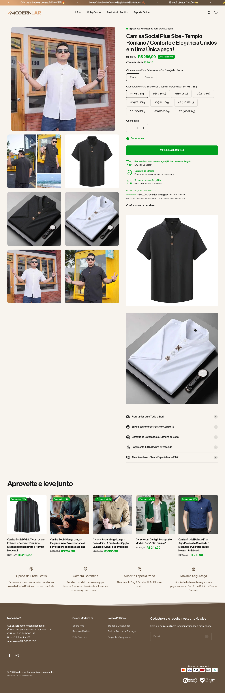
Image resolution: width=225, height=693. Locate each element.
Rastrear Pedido (81, 631)
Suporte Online (142, 12)
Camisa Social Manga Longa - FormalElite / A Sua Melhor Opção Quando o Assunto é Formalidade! (111, 543)
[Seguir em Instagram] (17, 655)
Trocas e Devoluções (119, 626)
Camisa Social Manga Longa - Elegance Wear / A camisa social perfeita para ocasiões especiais (67, 543)
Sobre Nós (78, 626)
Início (78, 12)
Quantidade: (132, 121)
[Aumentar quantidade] (143, 128)
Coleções (92, 12)
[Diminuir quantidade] (130, 128)
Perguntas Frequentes (119, 637)
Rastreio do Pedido (117, 12)
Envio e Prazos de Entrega (122, 631)
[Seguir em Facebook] (9, 655)
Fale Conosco (80, 637)
